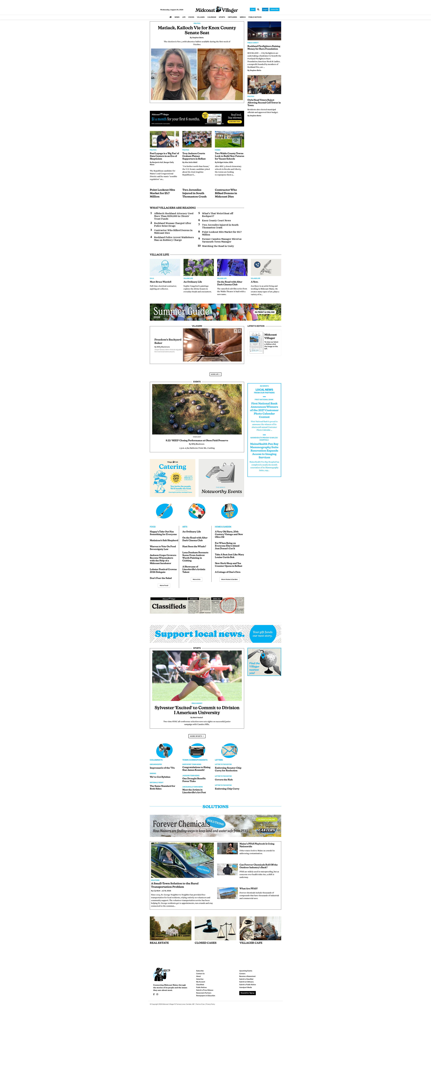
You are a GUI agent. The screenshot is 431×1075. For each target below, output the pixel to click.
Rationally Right (156, 778)
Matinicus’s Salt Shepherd (164, 536)
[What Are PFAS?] (227, 889)
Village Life (188, 278)
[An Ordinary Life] (199, 267)
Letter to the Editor (223, 760)
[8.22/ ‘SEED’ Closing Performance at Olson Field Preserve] (197, 405)
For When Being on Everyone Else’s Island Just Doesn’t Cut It (227, 541)
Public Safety (252, 43)
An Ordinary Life (193, 282)
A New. (254, 282)
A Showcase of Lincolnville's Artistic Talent (193, 565)
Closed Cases (206, 938)
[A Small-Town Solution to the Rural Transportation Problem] (182, 855)
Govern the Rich (224, 775)
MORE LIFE (215, 370)
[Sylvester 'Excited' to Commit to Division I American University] (197, 671)
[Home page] (216, 10)
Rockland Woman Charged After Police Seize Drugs (172, 224)
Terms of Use (200, 1000)
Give (252, 9)
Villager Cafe (251, 938)
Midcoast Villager (168, 1000)
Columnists (156, 756)
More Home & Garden (229, 575)
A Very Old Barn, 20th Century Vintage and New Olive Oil (229, 530)
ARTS (184, 523)
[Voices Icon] (164, 746)
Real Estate (159, 938)
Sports (197, 644)
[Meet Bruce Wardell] (165, 267)
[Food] (164, 507)
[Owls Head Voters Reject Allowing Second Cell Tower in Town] (264, 84)
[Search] (258, 10)
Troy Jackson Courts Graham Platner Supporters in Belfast (194, 156)
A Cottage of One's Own (227, 568)
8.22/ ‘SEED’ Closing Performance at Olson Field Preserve (197, 436)
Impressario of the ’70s (162, 764)
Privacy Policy (210, 1000)
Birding (153, 769)
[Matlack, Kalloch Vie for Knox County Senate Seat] (197, 74)
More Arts (196, 575)
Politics (197, 23)
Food (153, 523)
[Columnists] (197, 746)
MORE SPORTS (196, 732)
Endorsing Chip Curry (227, 784)
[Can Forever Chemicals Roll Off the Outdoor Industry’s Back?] (227, 865)
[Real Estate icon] (170, 924)
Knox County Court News (216, 220)
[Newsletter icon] (260, 924)
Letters (219, 756)
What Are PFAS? (249, 884)
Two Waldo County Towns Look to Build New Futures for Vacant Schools (229, 156)
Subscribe (274, 9)
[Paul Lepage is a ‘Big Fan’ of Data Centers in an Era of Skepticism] (164, 139)
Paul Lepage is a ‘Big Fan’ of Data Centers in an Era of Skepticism (164, 156)
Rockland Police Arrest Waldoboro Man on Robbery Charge (174, 238)
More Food (164, 581)
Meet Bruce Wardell (160, 282)
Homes (217, 150)
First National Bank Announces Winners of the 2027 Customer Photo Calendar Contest (264, 406)
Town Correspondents (195, 756)
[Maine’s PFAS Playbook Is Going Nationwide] (227, 844)
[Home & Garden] (229, 507)
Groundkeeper (156, 760)
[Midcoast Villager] (256, 342)
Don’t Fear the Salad (161, 574)
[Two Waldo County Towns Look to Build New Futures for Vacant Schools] (229, 139)
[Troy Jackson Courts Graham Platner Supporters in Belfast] (197, 139)
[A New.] (266, 267)
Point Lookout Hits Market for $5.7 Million (162, 193)
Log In (265, 9)
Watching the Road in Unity (218, 246)
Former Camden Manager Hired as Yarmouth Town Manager (222, 240)
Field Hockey (197, 699)
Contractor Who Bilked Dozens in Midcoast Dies (226, 193)
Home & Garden (223, 523)
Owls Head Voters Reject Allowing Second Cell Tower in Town (264, 103)
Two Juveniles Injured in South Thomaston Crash (194, 193)
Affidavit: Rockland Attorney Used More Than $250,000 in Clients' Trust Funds (173, 216)
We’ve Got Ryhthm (160, 773)
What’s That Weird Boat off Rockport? (217, 214)
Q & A (152, 278)
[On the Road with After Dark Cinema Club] (232, 267)
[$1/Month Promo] (197, 119)
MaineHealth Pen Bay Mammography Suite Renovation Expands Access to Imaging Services (264, 446)
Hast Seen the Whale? (194, 542)
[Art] (197, 507)
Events (197, 377)
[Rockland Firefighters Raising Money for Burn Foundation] (264, 30)
